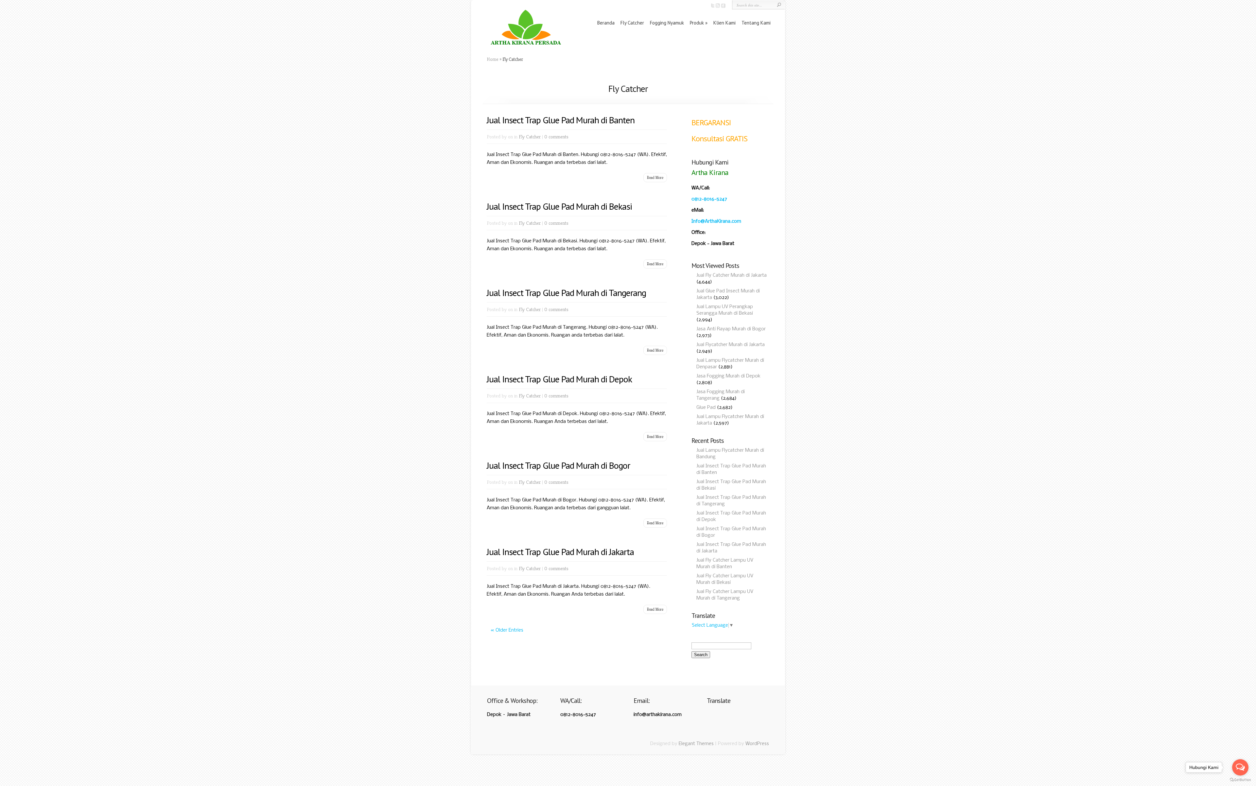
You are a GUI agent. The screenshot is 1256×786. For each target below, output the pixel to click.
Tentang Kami (756, 23)
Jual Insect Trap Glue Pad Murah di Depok (559, 379)
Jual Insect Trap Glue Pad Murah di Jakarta (560, 552)
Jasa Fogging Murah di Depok (728, 376)
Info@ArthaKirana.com (716, 221)
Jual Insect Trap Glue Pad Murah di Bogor (558, 465)
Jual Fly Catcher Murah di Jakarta (731, 275)
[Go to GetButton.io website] (1240, 779)
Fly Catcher (632, 23)
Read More (655, 177)
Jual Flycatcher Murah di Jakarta (730, 344)
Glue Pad (706, 407)
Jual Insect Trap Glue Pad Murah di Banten (561, 120)
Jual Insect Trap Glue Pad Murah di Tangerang (566, 293)
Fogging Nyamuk (667, 23)
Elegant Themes (696, 743)
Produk (697, 23)
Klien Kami (724, 23)
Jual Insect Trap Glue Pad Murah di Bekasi (559, 206)
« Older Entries (507, 630)
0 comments (556, 136)
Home (492, 59)
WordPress (757, 743)
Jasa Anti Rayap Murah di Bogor (731, 329)
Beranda (606, 23)
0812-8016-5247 (709, 199)
